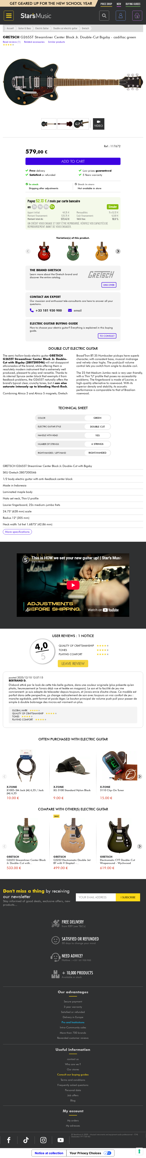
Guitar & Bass (24, 28)
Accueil (10, 28)
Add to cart (73, 161)
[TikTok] (26, 1140)
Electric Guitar (42, 28)
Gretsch (85, 28)
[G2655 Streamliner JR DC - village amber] (102, 251)
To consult (107, 335)
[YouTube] (60, 1140)
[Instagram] (43, 1140)
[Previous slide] (28, 251)
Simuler (113, 206)
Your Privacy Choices (85, 1153)
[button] (48, 124)
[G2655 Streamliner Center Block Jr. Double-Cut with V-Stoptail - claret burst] (44, 251)
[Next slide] (118, 251)
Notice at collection (49, 1153)
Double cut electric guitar (65, 28)
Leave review (73, 663)
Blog (72, 1100)
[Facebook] (8, 1140)
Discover (108, 285)
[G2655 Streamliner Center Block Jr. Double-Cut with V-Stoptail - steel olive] (73, 251)
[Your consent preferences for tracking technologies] (139, 1151)
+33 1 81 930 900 (81, 960)
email (78, 310)
